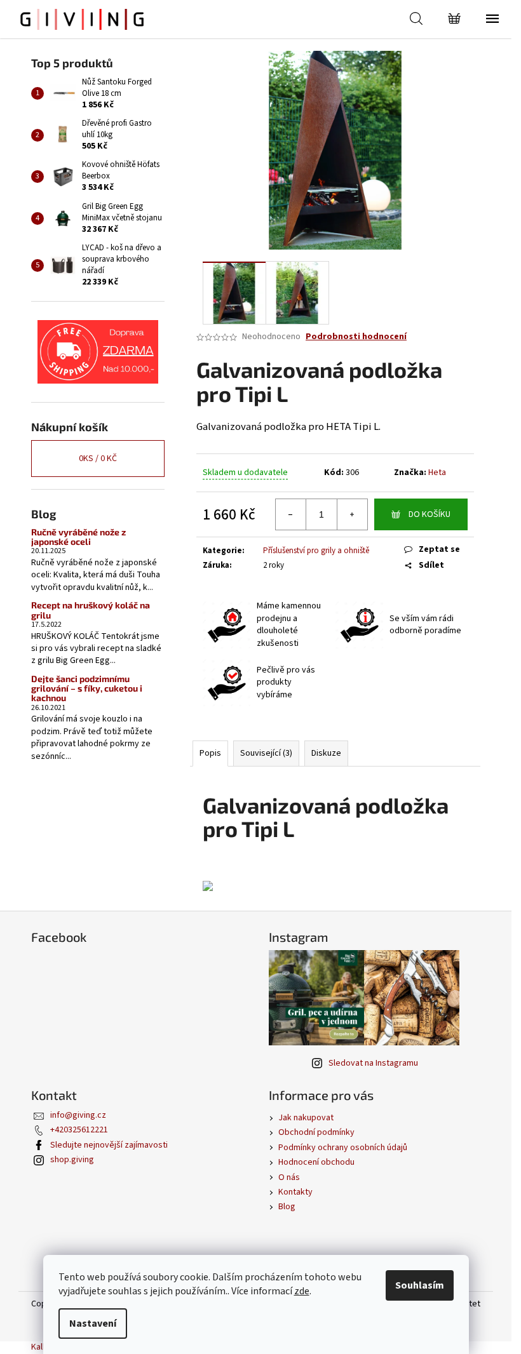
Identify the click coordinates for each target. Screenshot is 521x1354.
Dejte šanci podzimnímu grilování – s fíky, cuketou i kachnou (86, 688)
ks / (98, 458)
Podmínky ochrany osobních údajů (342, 1147)
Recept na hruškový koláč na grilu (90, 610)
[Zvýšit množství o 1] (352, 514)
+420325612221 (79, 1129)
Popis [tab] (210, 753)
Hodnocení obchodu (316, 1162)
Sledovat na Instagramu (373, 1063)
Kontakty (295, 1192)
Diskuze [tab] (326, 753)
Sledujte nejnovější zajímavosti (109, 1145)
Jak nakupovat (306, 1117)
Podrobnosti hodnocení (356, 337)
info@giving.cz (78, 1115)
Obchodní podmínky (316, 1132)
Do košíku (429, 514)
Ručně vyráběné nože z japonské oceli (78, 537)
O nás (289, 1177)
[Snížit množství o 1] (291, 514)
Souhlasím (419, 1285)
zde (301, 1291)
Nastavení (92, 1324)
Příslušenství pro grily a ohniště (316, 550)
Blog (286, 1206)
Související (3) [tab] (266, 753)
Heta (437, 472)
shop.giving (72, 1159)
